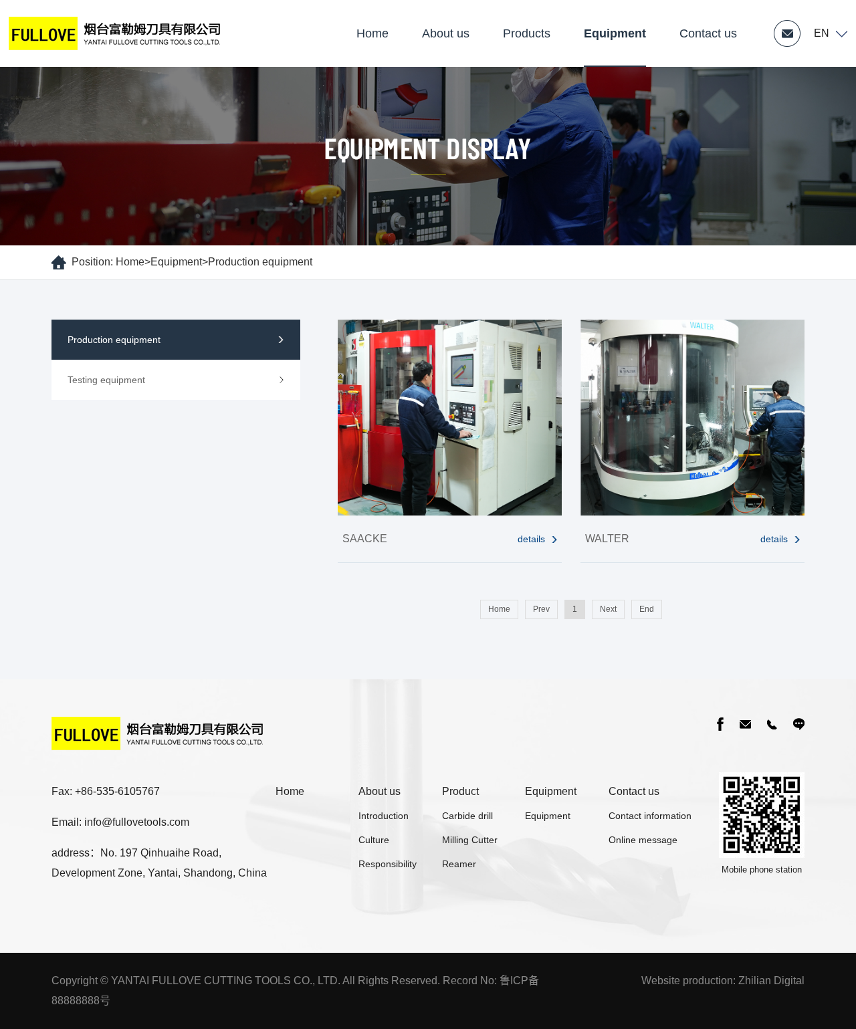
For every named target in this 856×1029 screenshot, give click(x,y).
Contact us (708, 33)
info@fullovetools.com (136, 822)
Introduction (383, 815)
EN (821, 33)
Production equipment (260, 261)
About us (445, 33)
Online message (643, 839)
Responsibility (387, 864)
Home (372, 33)
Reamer (459, 864)
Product (460, 791)
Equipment (615, 33)
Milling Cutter (470, 839)
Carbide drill (467, 815)
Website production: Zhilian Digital (723, 980)
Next (608, 609)
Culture (373, 839)
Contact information (650, 815)
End (646, 609)
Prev (541, 609)
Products (526, 33)
